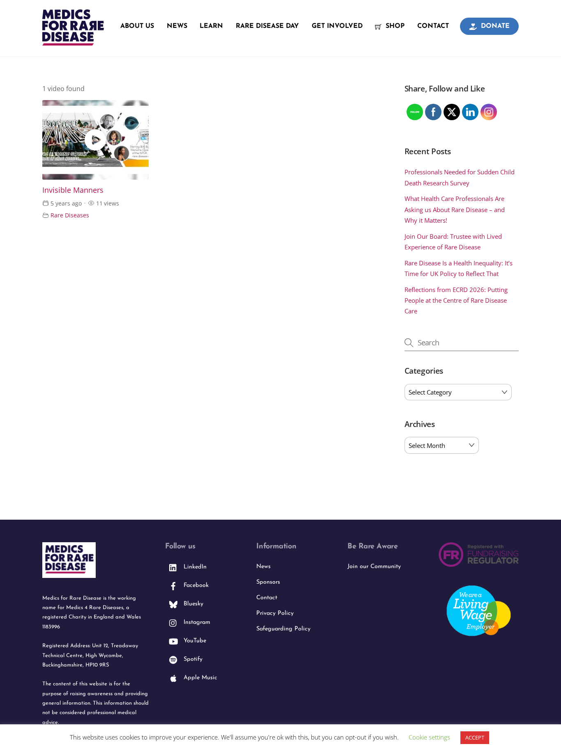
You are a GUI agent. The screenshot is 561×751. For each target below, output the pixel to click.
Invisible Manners (72, 190)
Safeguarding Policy (283, 629)
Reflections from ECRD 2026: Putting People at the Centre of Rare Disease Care (456, 300)
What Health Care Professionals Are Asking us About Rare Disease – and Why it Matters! (455, 209)
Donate (494, 26)
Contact (433, 26)
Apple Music (199, 678)
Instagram (196, 622)
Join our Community (374, 567)
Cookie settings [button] (429, 737)
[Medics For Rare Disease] (73, 41)
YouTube (194, 641)
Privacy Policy (275, 613)
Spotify (192, 659)
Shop (394, 26)
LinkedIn (194, 567)
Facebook (195, 585)
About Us (137, 26)
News (177, 26)
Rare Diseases (70, 215)
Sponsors (268, 582)
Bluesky (192, 604)
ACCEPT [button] (474, 737)
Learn (211, 26)
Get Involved (337, 26)
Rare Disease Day (267, 26)
